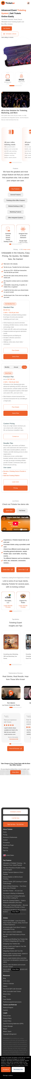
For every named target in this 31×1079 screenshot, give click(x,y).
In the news (6, 981)
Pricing (20, 488)
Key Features (15, 189)
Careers (5, 1010)
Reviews (5, 848)
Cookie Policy (7, 1021)
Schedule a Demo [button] (15, 811)
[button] (9, 34)
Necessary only (18, 1069)
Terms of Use (7, 1015)
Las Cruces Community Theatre (11, 705)
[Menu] (28, 3)
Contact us (15, 436)
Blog (4, 978)
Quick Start (9, 510)
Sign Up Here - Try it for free (15, 824)
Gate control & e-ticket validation (12, 932)
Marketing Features (15, 212)
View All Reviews (14, 748)
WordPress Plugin (8, 845)
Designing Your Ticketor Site (11, 943)
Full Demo (22, 510)
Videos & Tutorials (8, 983)
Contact (5, 840)
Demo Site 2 (22, 569)
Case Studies (7, 999)
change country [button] (26, 249)
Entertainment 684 (13, 739)
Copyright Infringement (9, 1034)
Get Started (6, 28)
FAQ (4, 996)
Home (5, 832)
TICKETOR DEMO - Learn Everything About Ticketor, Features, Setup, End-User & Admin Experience (15, 922)
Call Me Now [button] (15, 818)
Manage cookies (8, 1075)
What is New (6, 994)
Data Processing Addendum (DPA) (13, 1023)
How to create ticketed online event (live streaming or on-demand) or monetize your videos (15, 960)
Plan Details (15, 350)
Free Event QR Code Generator (12, 989)
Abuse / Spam (7, 1031)
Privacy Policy (7, 1018)
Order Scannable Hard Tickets (12, 991)
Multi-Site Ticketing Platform (11, 475)
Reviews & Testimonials (10, 837)
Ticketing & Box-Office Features (15, 200)
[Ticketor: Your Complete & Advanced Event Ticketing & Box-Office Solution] (8, 3)
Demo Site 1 (6, 569)
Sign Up (5, 850)
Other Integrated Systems (15, 217)
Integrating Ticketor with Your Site (13, 951)
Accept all (6, 1069)
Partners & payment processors (12, 1002)
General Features (15, 194)
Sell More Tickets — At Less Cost (12, 890)
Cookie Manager (8, 1026)
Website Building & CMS (15, 206)
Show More (15, 772)
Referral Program (8, 1007)
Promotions (6, 842)
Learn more (20, 482)
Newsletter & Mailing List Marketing (13, 893)
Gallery (5, 986)
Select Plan (15, 356)
